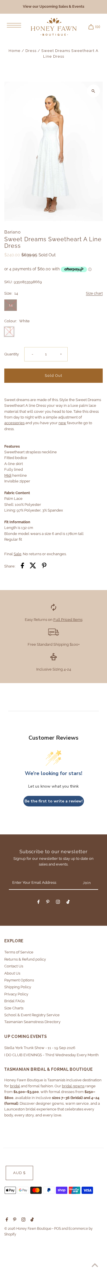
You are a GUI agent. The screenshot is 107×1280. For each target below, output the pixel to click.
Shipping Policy (17, 987)
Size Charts (13, 1008)
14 (11, 305)
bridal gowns (73, 1086)
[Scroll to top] (94, 1265)
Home (15, 51)
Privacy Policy (16, 994)
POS (57, 1229)
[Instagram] (58, 903)
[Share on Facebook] (22, 566)
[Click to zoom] (93, 90)
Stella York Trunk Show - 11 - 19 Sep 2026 (39, 1048)
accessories (14, 423)
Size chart (94, 293)
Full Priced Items (67, 619)
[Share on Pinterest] (44, 566)
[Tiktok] (68, 903)
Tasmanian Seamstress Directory (32, 1022)
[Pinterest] (47, 903)
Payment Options (19, 980)
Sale (17, 554)
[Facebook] (38, 903)
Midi (7, 475)
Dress (31, 51)
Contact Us (13, 966)
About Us (12, 973)
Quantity (11, 354)
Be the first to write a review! (54, 801)
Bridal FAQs (14, 1001)
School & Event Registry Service (32, 1015)
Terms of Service (18, 952)
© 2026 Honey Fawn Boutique (28, 1229)
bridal (15, 1086)
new (62, 423)
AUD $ (19, 1173)
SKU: (8, 282)
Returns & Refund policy (25, 959)
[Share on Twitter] (33, 566)
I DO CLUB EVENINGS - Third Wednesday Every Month (51, 1055)
